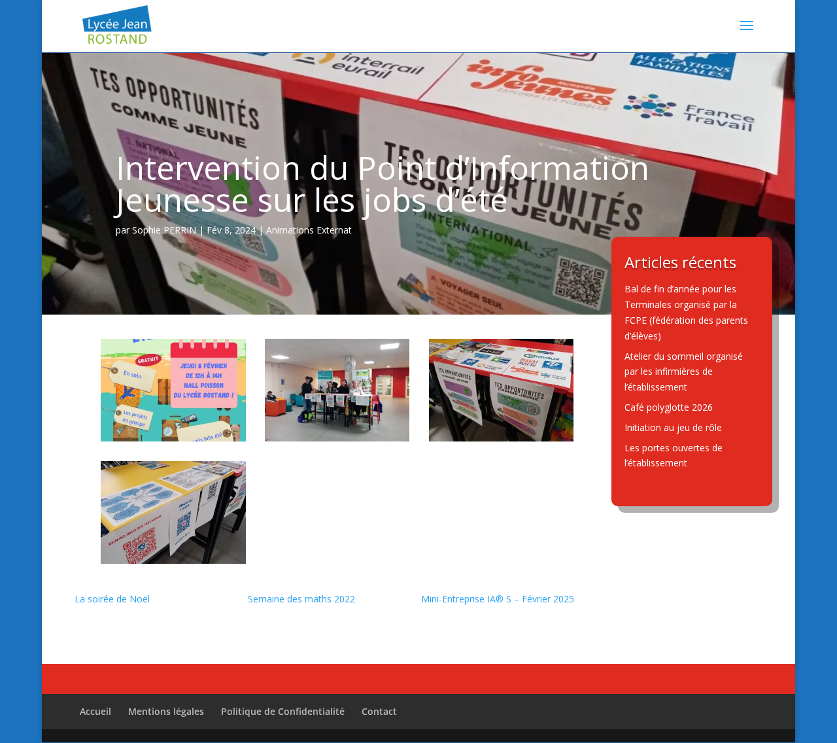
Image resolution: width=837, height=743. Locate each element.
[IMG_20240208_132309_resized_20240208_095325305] (173, 560)
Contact (379, 711)
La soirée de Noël (112, 599)
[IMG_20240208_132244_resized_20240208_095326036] (337, 438)
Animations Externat (309, 230)
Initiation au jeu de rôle (673, 427)
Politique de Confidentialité (283, 711)
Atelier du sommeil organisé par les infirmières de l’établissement (683, 372)
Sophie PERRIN (164, 230)
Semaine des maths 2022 (301, 599)
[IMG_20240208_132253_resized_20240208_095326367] (501, 438)
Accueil (95, 711)
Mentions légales (166, 711)
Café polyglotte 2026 (668, 407)
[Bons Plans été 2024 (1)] (173, 438)
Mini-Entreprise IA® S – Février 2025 (497, 599)
